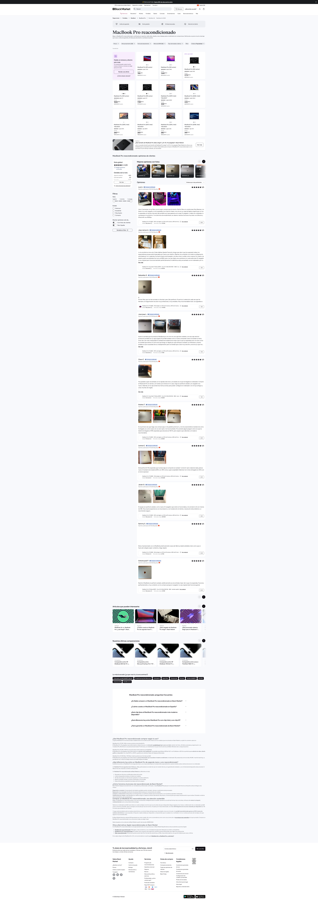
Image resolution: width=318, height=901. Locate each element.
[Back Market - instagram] (114, 874)
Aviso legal (179, 884)
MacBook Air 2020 (161, 18)
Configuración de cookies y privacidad (181, 876)
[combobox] (116, 43)
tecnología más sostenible (182, 817)
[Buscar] (134, 9)
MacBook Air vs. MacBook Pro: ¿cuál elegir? (163, 836)
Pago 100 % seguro (149, 885)
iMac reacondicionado (121, 833)
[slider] (114, 201)
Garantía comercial (149, 867)
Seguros (146, 869)
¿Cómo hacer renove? (123, 76)
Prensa (114, 867)
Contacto (131, 862)
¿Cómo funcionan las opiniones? (123, 185)
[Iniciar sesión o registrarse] (199, 9)
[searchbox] (153, 9)
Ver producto (185, 221)
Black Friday (163, 874)
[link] (199, 145)
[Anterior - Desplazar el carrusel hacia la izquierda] (199, 161)
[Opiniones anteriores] (199, 597)
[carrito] (203, 9)
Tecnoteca (163, 862)
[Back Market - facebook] (121, 874)
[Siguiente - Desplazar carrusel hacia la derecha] (203, 161)
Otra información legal (182, 882)
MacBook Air (152, 18)
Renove (146, 871)
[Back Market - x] (114, 878)
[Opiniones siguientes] (203, 597)
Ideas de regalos (164, 871)
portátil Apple (156, 745)
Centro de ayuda (133, 865)
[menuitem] (141, 13)
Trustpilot (115, 872)
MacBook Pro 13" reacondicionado (124, 831)
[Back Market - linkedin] (117, 874)
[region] (171, 171)
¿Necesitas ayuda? (190, 9)
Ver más (140, 262)
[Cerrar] (316, 2)
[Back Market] (121, 9)
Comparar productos (165, 865)
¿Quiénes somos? (117, 865)
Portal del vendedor (149, 882)
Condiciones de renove (182, 873)
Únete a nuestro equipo (119, 869)
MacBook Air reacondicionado (123, 829)
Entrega (131, 867)
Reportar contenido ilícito (182, 886)
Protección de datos (181, 879)
